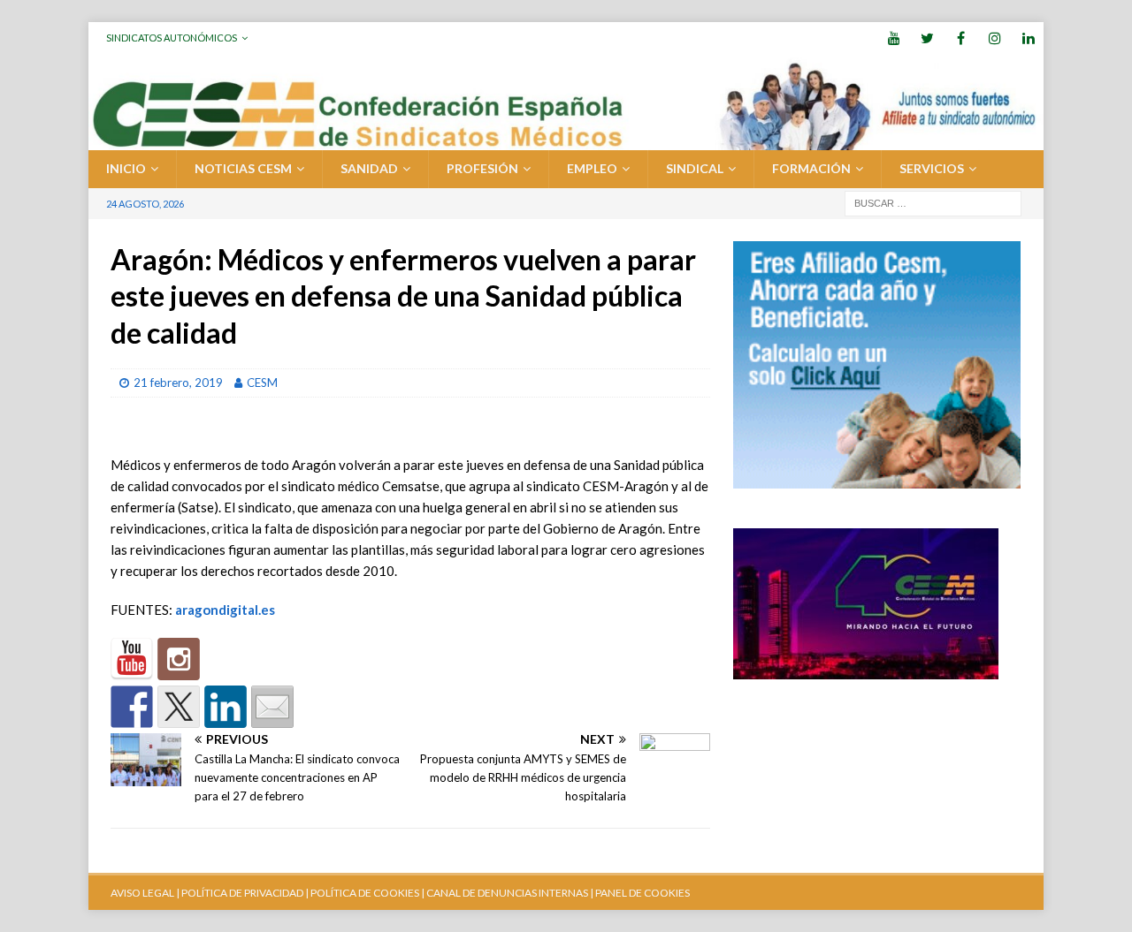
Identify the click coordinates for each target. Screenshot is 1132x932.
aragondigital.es (225, 610)
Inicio (126, 168)
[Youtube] (893, 37)
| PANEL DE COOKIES (639, 892)
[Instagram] (994, 37)
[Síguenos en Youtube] (132, 659)
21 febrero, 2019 (178, 382)
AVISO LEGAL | (145, 892)
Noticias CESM (243, 168)
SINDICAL (694, 168)
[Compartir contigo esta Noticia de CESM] (272, 707)
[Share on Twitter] (178, 707)
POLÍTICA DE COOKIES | (367, 892)
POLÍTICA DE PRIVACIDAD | (245, 892)
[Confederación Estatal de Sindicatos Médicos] (566, 140)
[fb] (960, 37)
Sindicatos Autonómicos (171, 37)
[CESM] (178, 659)
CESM (262, 382)
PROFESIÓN (482, 168)
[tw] (927, 37)
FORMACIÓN (811, 168)
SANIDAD (369, 168)
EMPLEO (592, 168)
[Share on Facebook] (132, 707)
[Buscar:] (933, 201)
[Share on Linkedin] (225, 707)
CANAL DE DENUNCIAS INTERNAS (506, 892)
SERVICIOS (931, 168)
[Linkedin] (1028, 37)
